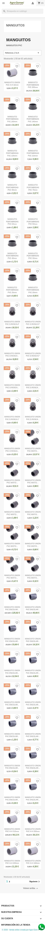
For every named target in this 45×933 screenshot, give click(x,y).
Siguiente (34, 881)
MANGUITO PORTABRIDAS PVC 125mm (12, 153)
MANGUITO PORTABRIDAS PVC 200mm (33, 84)
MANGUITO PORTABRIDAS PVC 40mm (12, 255)
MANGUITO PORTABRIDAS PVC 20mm (33, 289)
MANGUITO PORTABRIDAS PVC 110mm (33, 153)
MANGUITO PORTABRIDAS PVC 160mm (12, 119)
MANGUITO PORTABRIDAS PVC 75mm (33, 187)
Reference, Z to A (22, 52)
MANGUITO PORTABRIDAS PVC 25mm (12, 289)
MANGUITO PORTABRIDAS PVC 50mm (33, 221)
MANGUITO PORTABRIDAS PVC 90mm (12, 187)
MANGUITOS (15, 25)
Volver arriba (31, 888)
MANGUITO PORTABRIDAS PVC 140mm (33, 119)
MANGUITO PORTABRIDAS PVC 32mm (33, 255)
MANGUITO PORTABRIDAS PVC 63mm (12, 221)
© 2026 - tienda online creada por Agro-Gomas (21, 930)
